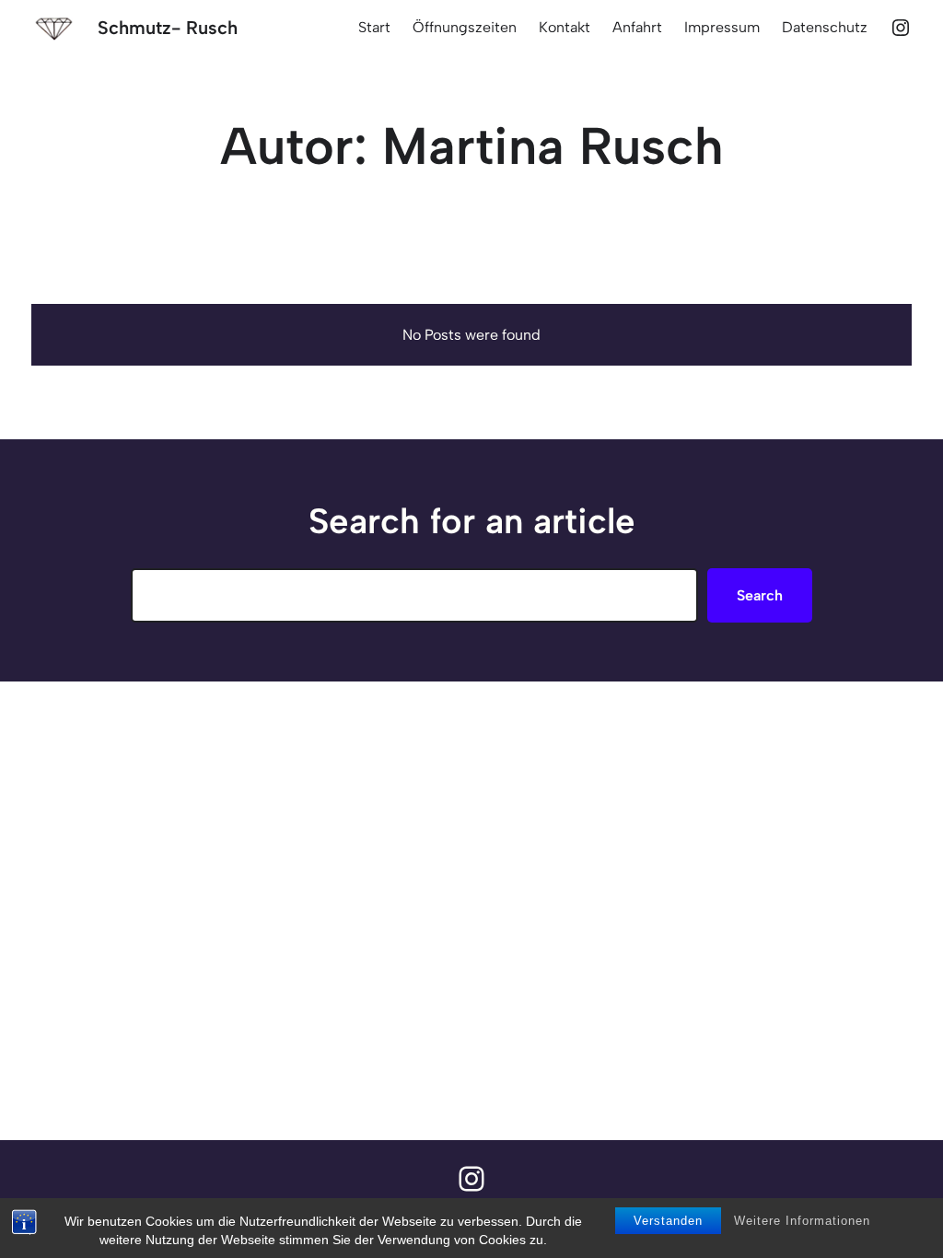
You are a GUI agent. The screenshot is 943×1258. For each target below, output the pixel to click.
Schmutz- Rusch (168, 28)
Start (374, 27)
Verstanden (668, 1221)
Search (760, 595)
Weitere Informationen (802, 1221)
